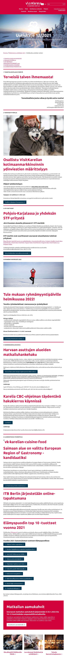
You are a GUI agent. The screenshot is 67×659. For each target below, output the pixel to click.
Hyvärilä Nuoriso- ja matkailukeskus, (21, 241)
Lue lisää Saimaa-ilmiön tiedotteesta (15, 486)
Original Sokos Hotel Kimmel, (33, 242)
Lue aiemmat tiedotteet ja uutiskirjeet (33, 653)
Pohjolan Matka (7, 244)
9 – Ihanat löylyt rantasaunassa (13, 583)
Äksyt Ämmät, (7, 241)
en (45, 4)
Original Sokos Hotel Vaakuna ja (50, 242)
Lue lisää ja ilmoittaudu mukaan (14, 338)
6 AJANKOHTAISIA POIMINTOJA (12, 66)
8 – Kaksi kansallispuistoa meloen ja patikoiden (18, 578)
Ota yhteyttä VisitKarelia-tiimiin (13, 653)
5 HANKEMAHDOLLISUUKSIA (11, 65)
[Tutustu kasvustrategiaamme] (54, 642)
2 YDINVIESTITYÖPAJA (9, 60)
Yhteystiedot (42, 11)
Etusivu (21, 9)
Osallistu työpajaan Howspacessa (14, 202)
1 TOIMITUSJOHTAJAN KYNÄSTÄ (12, 58)
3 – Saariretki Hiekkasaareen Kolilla (14, 554)
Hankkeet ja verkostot (36, 9)
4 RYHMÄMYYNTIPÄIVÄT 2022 (11, 63)
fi (42, 4)
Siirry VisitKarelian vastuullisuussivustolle (16, 253)
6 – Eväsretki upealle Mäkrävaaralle (14, 569)
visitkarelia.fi (61, 10)
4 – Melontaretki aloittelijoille (13, 559)
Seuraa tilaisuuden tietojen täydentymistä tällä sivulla (20, 371)
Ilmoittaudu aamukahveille (16, 624)
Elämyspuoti (14, 532)
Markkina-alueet (32, 11)
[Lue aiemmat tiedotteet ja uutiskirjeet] (33, 642)
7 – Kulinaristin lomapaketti (12, 573)
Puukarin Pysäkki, (51, 241)
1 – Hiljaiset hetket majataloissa (13, 544)
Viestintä (23, 11)
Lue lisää (7, 422)
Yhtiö (26, 9)
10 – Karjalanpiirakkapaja (12, 588)
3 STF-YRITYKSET (7, 62)
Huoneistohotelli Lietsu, (39, 241)
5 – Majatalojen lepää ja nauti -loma (14, 564)
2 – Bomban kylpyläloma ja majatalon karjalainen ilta (19, 549)
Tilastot (46, 9)
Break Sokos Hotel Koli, (18, 242)
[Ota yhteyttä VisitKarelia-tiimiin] (12, 642)
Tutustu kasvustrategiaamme (53, 653)
